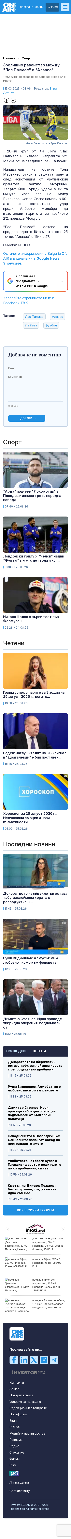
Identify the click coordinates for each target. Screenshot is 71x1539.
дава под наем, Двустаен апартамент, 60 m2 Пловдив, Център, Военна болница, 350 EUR (47, 1244)
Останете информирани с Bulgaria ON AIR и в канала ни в (35, 258)
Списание (16, 1452)
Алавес (57, 317)
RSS (12, 1465)
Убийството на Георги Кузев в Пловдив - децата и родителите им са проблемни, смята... (34, 1164)
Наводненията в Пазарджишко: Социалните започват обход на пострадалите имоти (34, 1139)
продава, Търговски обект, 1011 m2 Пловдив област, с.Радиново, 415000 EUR (48, 1304)
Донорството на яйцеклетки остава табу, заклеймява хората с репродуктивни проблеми (35, 1065)
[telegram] (54, 1359)
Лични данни (19, 1482)
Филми (14, 1458)
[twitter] (34, 1359)
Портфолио (18, 1414)
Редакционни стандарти (28, 1408)
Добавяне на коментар (34, 355)
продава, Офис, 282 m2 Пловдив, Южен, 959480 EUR (46, 1263)
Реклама (15, 1439)
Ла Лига (31, 325)
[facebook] (13, 1359)
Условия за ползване (25, 1401)
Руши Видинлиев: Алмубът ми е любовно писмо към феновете (34, 1088)
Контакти (16, 1382)
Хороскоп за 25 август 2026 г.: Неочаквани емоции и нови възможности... (30, 817)
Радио (14, 1446)
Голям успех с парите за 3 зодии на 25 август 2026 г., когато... (33, 694)
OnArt (14, 1473)
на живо (52, 7)
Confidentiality (19, 1490)
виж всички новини (35, 1210)
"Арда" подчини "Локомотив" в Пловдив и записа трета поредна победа (32, 495)
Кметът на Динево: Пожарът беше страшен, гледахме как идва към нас (32, 1189)
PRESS (14, 1427)
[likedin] (24, 1359)
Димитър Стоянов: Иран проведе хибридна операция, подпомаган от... (32, 1023)
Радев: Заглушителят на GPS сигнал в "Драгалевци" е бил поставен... (34, 755)
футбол (51, 325)
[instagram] (44, 1359)
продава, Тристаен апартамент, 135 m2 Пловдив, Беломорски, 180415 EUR (46, 1285)
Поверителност (21, 1395)
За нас (14, 1389)
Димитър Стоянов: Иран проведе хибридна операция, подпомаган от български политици (32, 1113)
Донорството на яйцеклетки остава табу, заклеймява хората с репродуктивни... (35, 897)
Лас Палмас (34, 317)
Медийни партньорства (27, 1433)
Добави (26, 418)
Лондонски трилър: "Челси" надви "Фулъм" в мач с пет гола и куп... (33, 558)
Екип (13, 1420)
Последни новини (31, 7)
